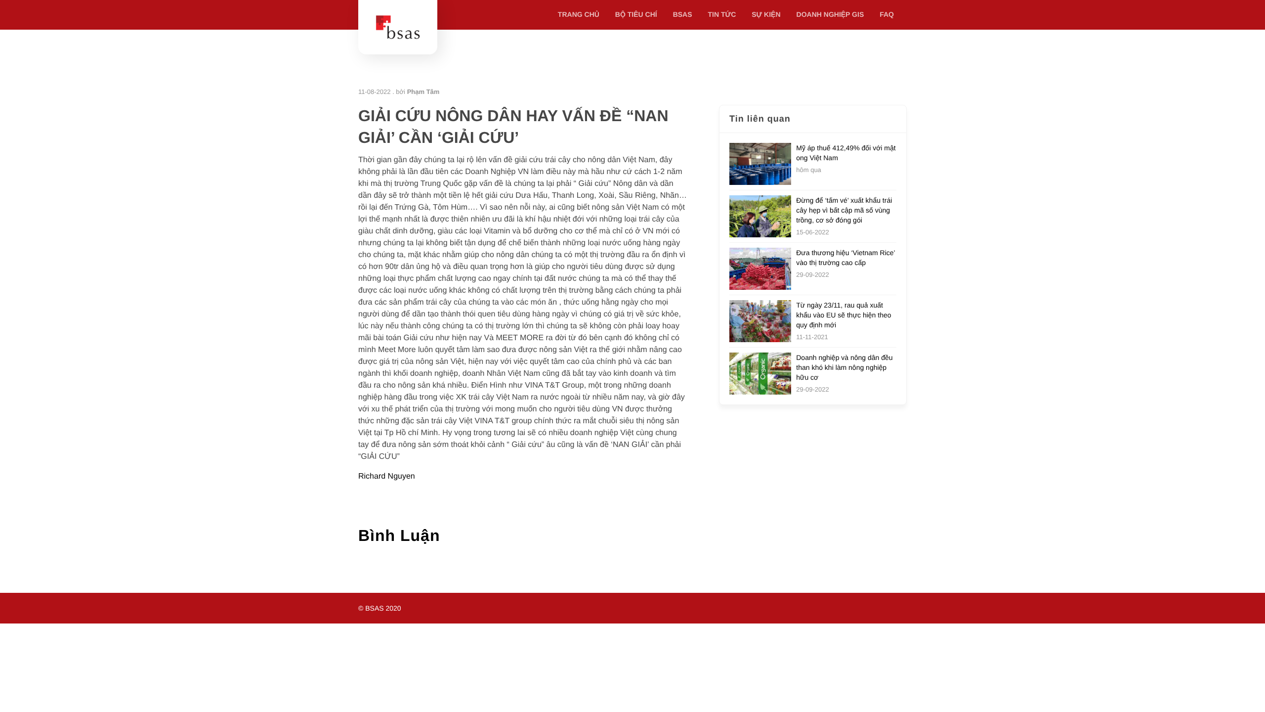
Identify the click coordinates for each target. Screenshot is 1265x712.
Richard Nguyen (386, 476)
